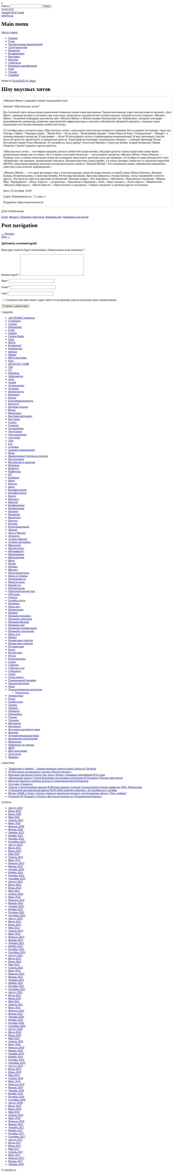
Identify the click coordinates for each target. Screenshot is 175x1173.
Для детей (14, 437)
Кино (11, 486)
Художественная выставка (23, 735)
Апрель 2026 (15, 820)
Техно (11, 698)
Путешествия (16, 646)
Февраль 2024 (16, 900)
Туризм (12, 71)
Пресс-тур (14, 634)
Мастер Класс (16, 548)
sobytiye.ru (7, 15)
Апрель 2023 (15, 930)
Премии (13, 612)
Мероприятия (16, 557)
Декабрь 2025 (16, 832)
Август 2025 (15, 844)
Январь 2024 (15, 903)
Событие (13, 664)
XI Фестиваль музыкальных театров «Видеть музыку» (40, 771)
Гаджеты (13, 425)
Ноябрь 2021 (15, 983)
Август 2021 (15, 992)
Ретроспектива (16, 658)
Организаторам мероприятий (25, 44)
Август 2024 (15, 881)
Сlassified (13, 75)
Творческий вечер (18, 683)
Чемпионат (14, 741)
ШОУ (11, 747)
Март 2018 (14, 1118)
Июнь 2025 (14, 850)
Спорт (12, 674)
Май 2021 (13, 1001)
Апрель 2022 (15, 967)
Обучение (14, 594)
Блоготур (13, 403)
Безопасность (16, 391)
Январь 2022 (15, 976)
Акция (12, 382)
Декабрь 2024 (16, 869)
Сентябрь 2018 (16, 1099)
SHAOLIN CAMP (18, 363)
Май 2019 (13, 1075)
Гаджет (12, 422)
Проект (12, 637)
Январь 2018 (15, 1124)
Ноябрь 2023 (15, 909)
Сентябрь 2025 (16, 841)
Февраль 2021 (16, 1010)
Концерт (13, 511)
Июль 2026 (14, 811)
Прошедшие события (20, 640)
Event (4, 217)
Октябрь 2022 (16, 949)
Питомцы (13, 603)
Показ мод (14, 606)
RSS (13, 12)
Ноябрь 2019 (15, 1056)
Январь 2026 (15, 829)
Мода (11, 560)
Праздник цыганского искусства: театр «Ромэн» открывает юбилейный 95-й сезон (56, 774)
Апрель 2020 (15, 1041)
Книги (12, 496)
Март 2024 (14, 897)
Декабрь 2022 (16, 943)
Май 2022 (13, 964)
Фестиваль (14, 726)
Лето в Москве (16, 532)
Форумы (13, 59)
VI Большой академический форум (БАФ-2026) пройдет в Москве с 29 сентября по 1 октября (62, 790)
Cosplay (12, 324)
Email (5, 287)
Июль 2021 (14, 995)
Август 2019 (15, 1065)
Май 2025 (13, 854)
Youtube (5, 12)
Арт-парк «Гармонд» (20, 784)
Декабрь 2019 (16, 1053)
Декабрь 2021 (16, 979)
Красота (13, 520)
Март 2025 (14, 860)
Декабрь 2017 (16, 1127)
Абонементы (15, 376)
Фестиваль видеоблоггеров (24, 729)
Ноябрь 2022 (15, 946)
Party (11, 360)
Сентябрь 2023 (16, 915)
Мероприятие (16, 554)
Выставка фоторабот (20, 416)
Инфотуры (14, 471)
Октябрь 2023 (16, 912)
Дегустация (15, 431)
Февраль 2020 (16, 1047)
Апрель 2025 (15, 857)
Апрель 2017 (15, 1151)
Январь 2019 (15, 1087)
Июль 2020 (14, 1032)
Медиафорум (15, 551)
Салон (12, 661)
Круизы (12, 523)
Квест (11, 480)
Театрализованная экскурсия (25, 689)
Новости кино (16, 582)
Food (11, 68)
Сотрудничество (17, 47)
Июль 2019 (14, 1069)
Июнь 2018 (14, 1108)
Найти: (5, 6)
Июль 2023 (14, 921)
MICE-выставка (17, 357)
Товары (12, 704)
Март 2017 (14, 1155)
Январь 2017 (15, 1161)
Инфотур (13, 468)
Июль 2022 (14, 958)
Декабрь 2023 (16, 906)
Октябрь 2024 (16, 875)
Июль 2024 (14, 884)
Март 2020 (14, 1044)
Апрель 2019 (15, 1078)
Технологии (22, 692)
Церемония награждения (22, 738)
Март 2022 (14, 970)
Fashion (12, 333)
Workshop (13, 373)
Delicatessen (15, 327)
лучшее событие (17, 539)
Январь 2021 (15, 1013)
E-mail (20, 12)
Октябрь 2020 (16, 1022)
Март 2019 (14, 1081)
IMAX (12, 342)
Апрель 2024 (15, 893)
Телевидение (15, 695)
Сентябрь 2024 (16, 878)
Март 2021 (14, 1007)
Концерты (14, 50)
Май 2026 (13, 817)
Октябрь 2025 (16, 838)
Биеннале (13, 394)
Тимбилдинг (15, 701)
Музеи (12, 563)
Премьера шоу (53, 217)
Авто (11, 379)
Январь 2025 (15, 866)
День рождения (17, 434)
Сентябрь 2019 (16, 1062)
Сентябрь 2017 (16, 1136)
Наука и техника (18, 575)
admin (32, 80)
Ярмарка (13, 757)
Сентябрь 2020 (16, 1026)
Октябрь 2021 (16, 986)
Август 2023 (15, 918)
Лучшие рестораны (19, 542)
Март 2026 (14, 823)
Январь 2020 (15, 1050)
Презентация (15, 609)
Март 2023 (14, 933)
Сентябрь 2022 (16, 952)
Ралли (11, 649)
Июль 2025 (14, 847)
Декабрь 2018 (16, 1090)
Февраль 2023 (16, 936)
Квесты (12, 483)
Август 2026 (15, 807)
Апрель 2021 (15, 1004)
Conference (14, 320)
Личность (13, 535)
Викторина (14, 413)
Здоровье (13, 446)
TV (10, 370)
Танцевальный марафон (22, 680)
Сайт (4, 293)
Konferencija (15, 348)
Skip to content (9, 32)
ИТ (10, 474)
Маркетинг (14, 545)
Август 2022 (15, 955)
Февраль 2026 (16, 826)
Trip (10, 367)
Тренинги (14, 711)
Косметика (14, 517)
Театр (11, 686)
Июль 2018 (14, 1105)
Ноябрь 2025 (15, 835)
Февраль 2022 (16, 973)
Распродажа (15, 652)
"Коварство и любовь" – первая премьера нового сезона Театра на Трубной (52, 768)
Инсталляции (16, 459)
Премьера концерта (19, 615)
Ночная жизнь (16, 588)
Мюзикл (14, 217)
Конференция (16, 508)
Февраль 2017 (16, 1158)
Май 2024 (13, 890)
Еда (10, 443)
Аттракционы (16, 385)
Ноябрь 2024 (15, 872)
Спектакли (14, 62)
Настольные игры (18, 572)
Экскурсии (14, 754)
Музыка (12, 566)
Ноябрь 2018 (15, 1093)
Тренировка (15, 714)
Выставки (14, 56)
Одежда (12, 597)
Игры (11, 453)
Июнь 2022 (14, 961)
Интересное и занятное (21, 462)
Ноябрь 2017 (15, 1130)
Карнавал (13, 477)
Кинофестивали (17, 489)
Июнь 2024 (14, 887)
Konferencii (14, 345)
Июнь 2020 (14, 1035)
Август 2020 (15, 1029)
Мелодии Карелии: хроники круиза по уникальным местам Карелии (48, 780)
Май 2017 (13, 1148)
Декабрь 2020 (16, 1016)
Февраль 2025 (16, 863)
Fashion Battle (16, 336)
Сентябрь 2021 (16, 989)
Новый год (14, 585)
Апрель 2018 (15, 1115)
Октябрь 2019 (16, 1059)
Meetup (12, 354)
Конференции (16, 53)
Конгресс (13, 499)
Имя (4, 280)
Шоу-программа (17, 750)
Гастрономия (15, 428)
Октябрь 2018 (16, 1096)
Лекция (12, 529)
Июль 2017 (14, 1142)
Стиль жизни (16, 677)
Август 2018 (15, 1102)
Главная (12, 38)
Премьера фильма (18, 621)
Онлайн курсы (16, 600)
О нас (11, 41)
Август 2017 (15, 1139)
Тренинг (13, 707)
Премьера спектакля (32, 217)
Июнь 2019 (14, 1072)
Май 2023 (13, 927)
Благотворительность (20, 400)
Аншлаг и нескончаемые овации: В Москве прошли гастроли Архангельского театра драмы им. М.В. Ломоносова (75, 787)
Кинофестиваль (17, 492)
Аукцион (13, 388)
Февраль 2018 (16, 1121)
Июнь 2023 (14, 924)
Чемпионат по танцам (21, 744)
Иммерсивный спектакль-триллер (28, 456)
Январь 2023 (15, 940)
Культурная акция (18, 526)
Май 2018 (13, 1112)
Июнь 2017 (14, 1145)
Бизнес (12, 397)
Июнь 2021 (14, 998)
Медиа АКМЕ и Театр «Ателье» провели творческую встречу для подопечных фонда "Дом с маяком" (67, 793)
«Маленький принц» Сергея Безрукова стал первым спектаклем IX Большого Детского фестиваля (65, 777)
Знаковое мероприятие (21, 449)
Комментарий (10, 274)
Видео (12, 410)
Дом (10, 440)
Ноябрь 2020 (15, 1019)
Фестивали (14, 723)
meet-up (12, 351)
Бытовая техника (18, 406)
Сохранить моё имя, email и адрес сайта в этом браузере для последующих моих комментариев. (61, 299)
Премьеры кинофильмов (22, 65)
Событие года (16, 668)
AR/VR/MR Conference (21, 317)
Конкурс (13, 502)
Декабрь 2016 (16, 1164)
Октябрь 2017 (16, 1133)
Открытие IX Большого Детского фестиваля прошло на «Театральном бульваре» (55, 796)
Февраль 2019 (16, 1084)
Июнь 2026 (14, 814)
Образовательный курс (21, 591)
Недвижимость (17, 578)
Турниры (13, 720)
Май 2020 (13, 1038)
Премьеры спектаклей (76, 217)
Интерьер (13, 465)
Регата (12, 655)
